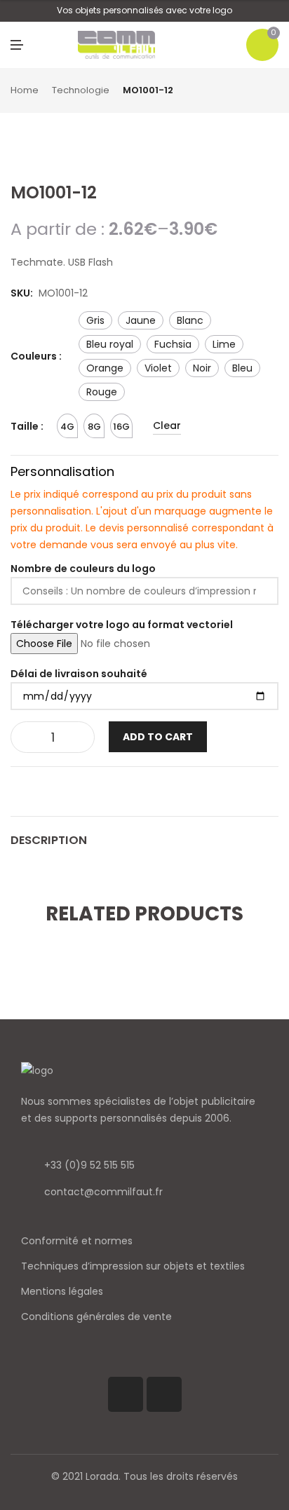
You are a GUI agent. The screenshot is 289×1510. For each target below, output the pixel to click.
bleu (242, 368)
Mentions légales (62, 1291)
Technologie (80, 90)
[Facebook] (125, 1394)
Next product (273, 91)
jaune (141, 320)
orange (104, 368)
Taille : (27, 426)
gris (95, 320)
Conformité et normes (77, 1241)
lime (224, 344)
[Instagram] (164, 1394)
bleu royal (109, 344)
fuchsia (172, 344)
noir (202, 368)
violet (158, 368)
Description (49, 840)
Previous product (257, 91)
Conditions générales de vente (96, 1317)
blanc (190, 320)
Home (25, 90)
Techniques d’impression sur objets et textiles (133, 1266)
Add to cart (158, 737)
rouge (101, 392)
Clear (167, 426)
